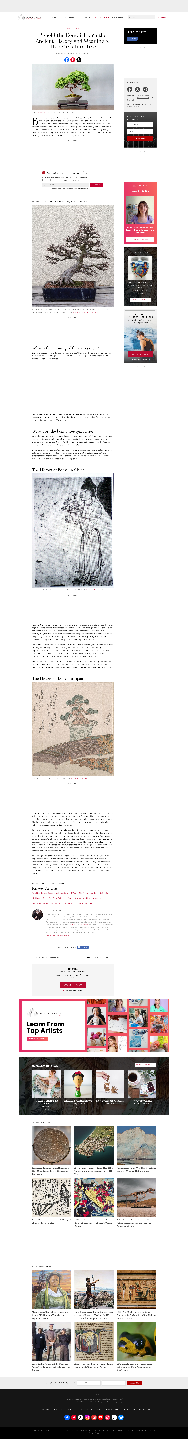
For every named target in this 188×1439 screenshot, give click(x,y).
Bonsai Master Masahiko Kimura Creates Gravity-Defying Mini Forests (63, 903)
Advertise (106, 1430)
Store (106, 17)
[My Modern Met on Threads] (114, 1417)
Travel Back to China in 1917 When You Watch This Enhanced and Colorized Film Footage (51, 1366)
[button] (118, 17)
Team (82, 1430)
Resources (90, 1409)
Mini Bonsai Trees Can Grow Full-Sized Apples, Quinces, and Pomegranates (66, 898)
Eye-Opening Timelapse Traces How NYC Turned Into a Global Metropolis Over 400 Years (93, 1170)
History (76, 28)
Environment (108, 1409)
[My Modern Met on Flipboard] (94, 1417)
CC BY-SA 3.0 (93, 312)
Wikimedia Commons (80, 312)
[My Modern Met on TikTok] (107, 1417)
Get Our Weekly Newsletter (101, 957)
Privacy (91, 1433)
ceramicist (84, 925)
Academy (97, 17)
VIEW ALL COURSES (140, 239)
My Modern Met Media (139, 105)
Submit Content (90, 1430)
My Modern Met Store (45, 1065)
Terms (97, 1433)
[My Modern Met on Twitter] (80, 1417)
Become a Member (72, 985)
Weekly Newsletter (142, 96)
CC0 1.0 (89, 778)
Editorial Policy (74, 1430)
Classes (98, 1409)
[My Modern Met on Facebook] (67, 1417)
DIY (76, 1409)
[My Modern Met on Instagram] (87, 1417)
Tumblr (146, 98)
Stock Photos (41, 112)
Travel (134, 1409)
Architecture (68, 1409)
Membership (163, 17)
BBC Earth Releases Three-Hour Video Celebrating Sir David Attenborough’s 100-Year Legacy (136, 1366)
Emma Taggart (63, 54)
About (67, 1430)
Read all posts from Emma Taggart (58, 935)
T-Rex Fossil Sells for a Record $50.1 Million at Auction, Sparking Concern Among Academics (134, 1222)
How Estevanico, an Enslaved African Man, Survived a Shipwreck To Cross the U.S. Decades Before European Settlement (93, 1315)
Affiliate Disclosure (117, 1430)
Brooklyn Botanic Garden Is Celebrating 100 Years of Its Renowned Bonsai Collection (70, 893)
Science (117, 1409)
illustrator (73, 925)
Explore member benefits (73, 990)
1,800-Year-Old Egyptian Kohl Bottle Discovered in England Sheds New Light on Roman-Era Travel (136, 1315)
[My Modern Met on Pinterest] (73, 1417)
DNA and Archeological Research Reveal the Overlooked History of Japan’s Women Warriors (93, 1222)
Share (83, 947)
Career (82, 1409)
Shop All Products (140, 300)
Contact (99, 1430)
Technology (126, 1409)
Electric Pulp (152, 1430)
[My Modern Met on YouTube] (100, 1417)
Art (64, 17)
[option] (96, 1048)
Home (68, 28)
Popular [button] (55, 17)
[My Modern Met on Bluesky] (121, 1417)
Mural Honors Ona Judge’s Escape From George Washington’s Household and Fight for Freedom (50, 1315)
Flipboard (130, 100)
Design (72, 17)
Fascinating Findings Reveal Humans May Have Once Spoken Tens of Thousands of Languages (51, 1170)
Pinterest (140, 98)
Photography (84, 17)
